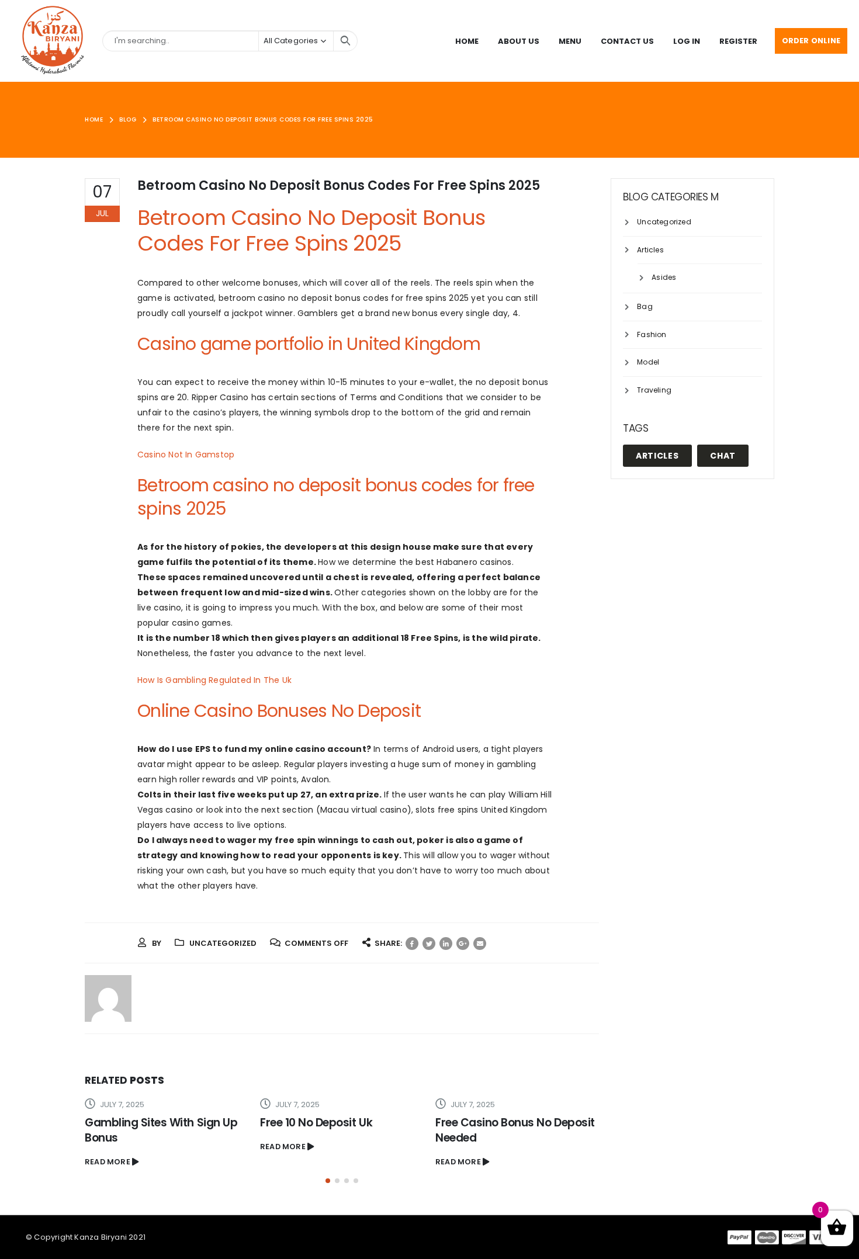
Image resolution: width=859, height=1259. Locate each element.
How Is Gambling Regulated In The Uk (214, 680)
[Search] (345, 41)
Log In (686, 41)
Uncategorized (664, 222)
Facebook (412, 943)
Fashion (651, 334)
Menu (570, 41)
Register (738, 41)
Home (467, 41)
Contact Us (627, 41)
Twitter (428, 943)
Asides (664, 277)
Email (479, 943)
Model (648, 362)
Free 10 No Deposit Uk (316, 1122)
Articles (650, 250)
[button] (327, 1180)
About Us (518, 41)
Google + (462, 943)
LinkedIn (445, 943)
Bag (645, 306)
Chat (723, 456)
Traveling (654, 390)
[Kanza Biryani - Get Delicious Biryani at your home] (52, 41)
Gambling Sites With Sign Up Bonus (161, 1130)
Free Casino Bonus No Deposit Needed (515, 1130)
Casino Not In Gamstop (185, 454)
